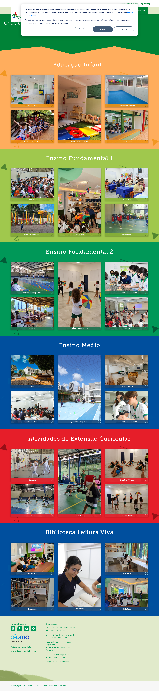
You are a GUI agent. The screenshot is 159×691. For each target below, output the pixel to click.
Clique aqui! (50, 644)
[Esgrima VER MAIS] (79, 483)
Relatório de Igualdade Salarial (24, 651)
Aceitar (103, 29)
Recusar (124, 29)
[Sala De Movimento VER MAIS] (79, 295)
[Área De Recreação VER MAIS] (79, 108)
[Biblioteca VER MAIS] (79, 202)
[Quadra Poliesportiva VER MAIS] (79, 389)
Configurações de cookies (82, 29)
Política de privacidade (21, 647)
